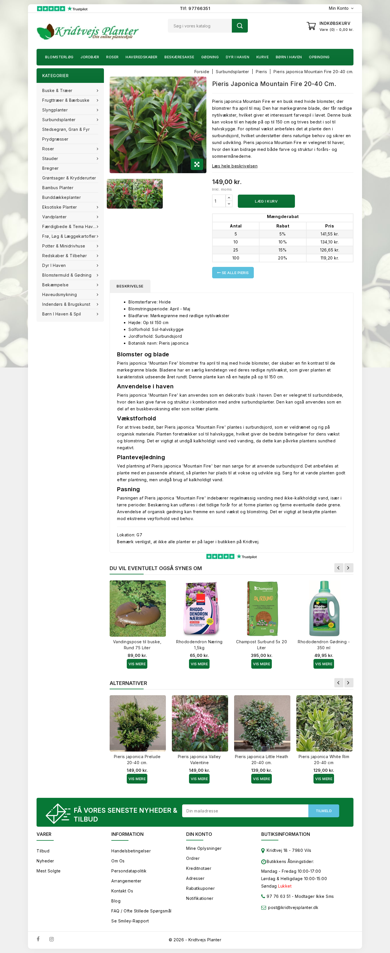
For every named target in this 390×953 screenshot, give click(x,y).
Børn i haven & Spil (61, 313)
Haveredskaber (142, 57)
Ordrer (193, 858)
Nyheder (45, 860)
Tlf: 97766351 (195, 8)
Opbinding (319, 57)
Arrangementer (126, 880)
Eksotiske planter (59, 207)
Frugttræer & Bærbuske (66, 100)
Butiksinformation (285, 834)
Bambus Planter (57, 187)
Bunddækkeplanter (61, 197)
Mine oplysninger (204, 848)
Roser (112, 57)
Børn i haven (289, 57)
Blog (115, 900)
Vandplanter (54, 216)
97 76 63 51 (278, 896)
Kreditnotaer (198, 868)
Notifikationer (199, 898)
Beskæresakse (179, 57)
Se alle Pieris (235, 272)
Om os (118, 860)
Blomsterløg (59, 57)
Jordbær (90, 57)
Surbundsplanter (59, 119)
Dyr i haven (238, 57)
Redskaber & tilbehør (64, 255)
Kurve (262, 57)
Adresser (195, 878)
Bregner (50, 168)
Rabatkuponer (200, 888)
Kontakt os (122, 890)
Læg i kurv (266, 201)
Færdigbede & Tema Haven (70, 226)
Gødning (210, 57)
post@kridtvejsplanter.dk (293, 907)
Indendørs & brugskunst (66, 304)
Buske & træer (57, 90)
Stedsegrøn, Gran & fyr (66, 129)
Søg (240, 26)
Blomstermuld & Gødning (66, 275)
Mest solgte (49, 870)
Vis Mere (137, 664)
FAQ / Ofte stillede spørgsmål (141, 910)
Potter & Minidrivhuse (63, 245)
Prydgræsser (55, 139)
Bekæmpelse (55, 284)
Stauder (50, 158)
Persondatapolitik (129, 870)
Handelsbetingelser (131, 850)
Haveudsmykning (59, 294)
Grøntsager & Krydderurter (69, 177)
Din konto (199, 834)
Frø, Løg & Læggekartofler (69, 236)
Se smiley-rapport (130, 920)
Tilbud (43, 850)
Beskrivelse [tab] (130, 286)
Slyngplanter (55, 109)
